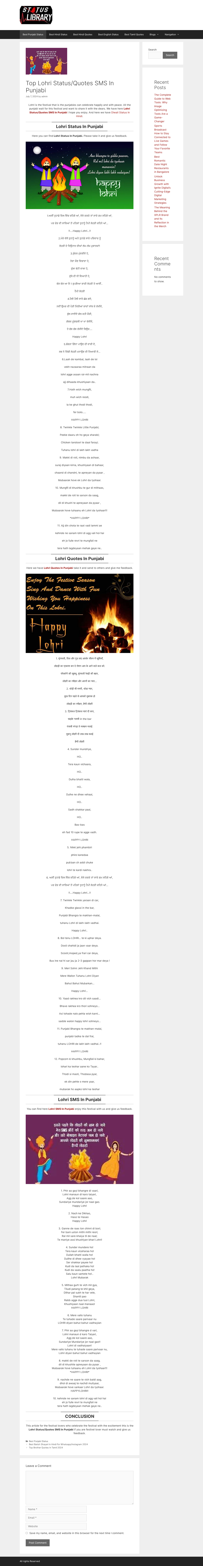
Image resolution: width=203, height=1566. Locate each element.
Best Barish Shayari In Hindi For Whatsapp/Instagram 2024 (58, 1444)
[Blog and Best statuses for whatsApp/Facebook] (36, 14)
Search (152, 49)
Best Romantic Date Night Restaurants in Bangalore (161, 164)
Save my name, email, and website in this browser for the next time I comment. (76, 1533)
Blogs (153, 34)
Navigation (170, 34)
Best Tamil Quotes (134, 34)
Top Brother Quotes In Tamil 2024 (46, 1447)
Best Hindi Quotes (82, 34)
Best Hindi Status (58, 34)
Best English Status (108, 34)
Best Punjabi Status (33, 34)
